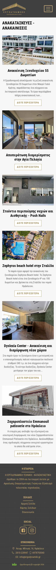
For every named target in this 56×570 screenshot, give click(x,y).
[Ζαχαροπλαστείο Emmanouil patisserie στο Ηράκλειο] (28, 401)
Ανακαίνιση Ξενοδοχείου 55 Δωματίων (28, 73)
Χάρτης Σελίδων (28, 507)
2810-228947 (22, 552)
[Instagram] (32, 530)
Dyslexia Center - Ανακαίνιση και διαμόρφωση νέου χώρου (28, 348)
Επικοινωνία (28, 512)
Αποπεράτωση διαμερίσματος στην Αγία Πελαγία (28, 157)
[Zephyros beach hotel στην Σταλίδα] (28, 246)
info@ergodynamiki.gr (29, 557)
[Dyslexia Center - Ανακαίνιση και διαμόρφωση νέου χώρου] (28, 321)
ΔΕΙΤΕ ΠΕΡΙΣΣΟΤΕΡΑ (28, 102)
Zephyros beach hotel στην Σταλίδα (28, 266)
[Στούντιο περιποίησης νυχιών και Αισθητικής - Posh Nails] (28, 190)
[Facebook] (24, 530)
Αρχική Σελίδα (28, 503)
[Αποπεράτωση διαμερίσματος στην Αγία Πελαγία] (28, 130)
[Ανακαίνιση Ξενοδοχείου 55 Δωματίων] (28, 50)
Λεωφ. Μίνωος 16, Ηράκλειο (30, 548)
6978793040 (38, 552)
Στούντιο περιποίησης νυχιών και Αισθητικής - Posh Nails (28, 213)
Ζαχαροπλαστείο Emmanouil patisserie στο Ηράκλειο (28, 423)
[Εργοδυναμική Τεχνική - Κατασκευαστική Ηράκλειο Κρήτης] (14, 8)
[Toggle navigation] (48, 8)
